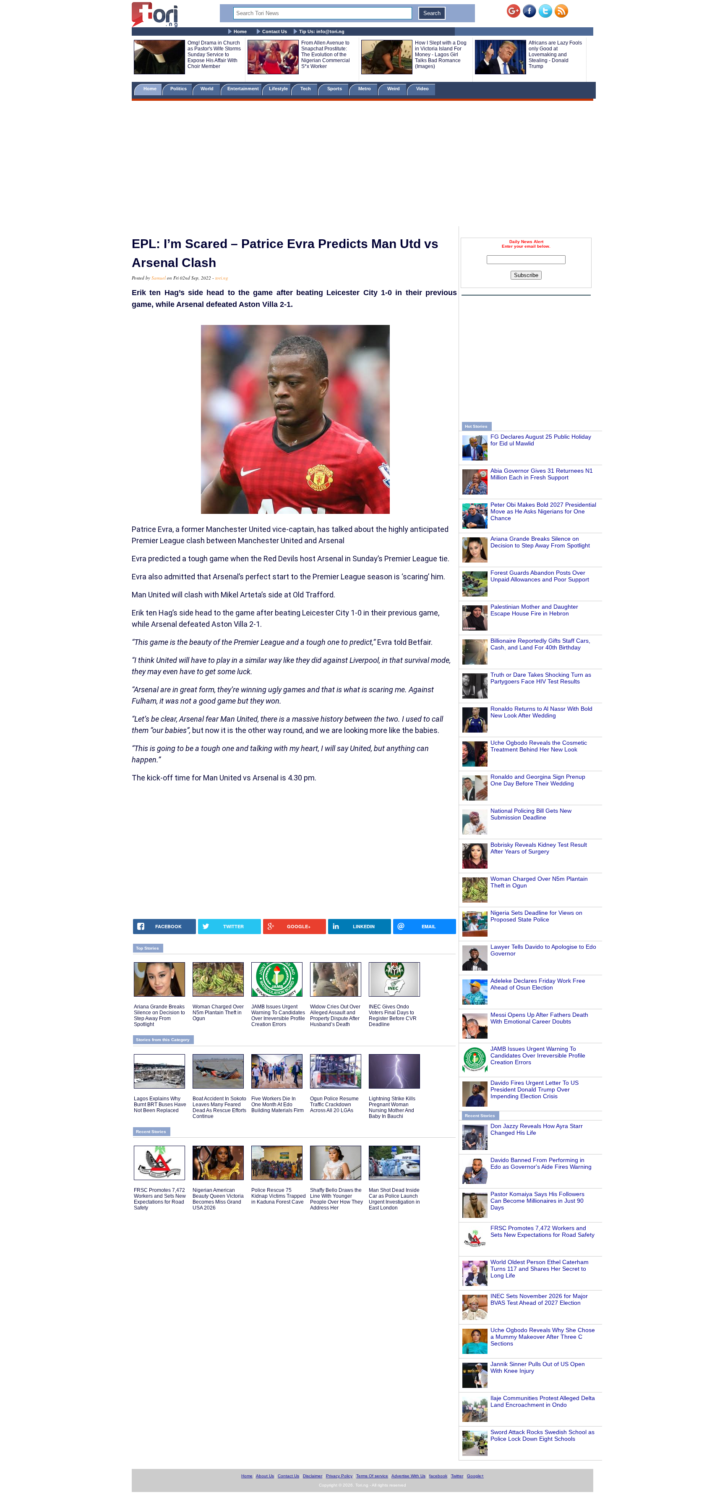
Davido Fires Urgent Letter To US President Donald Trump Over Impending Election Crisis (534, 1089)
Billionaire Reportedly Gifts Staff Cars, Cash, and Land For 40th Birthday (540, 644)
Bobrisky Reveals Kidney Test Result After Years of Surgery (538, 848)
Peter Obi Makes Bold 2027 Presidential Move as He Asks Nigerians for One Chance (543, 511)
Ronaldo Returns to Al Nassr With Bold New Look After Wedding (541, 712)
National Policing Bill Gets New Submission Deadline (530, 814)
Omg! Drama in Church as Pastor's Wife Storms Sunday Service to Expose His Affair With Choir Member (214, 54)
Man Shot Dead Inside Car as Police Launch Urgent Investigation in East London (394, 1199)
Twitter (457, 1476)
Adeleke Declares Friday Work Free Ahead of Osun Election (537, 984)
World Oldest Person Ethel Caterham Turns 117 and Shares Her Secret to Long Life (539, 1269)
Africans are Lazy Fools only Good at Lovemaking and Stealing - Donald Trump (555, 54)
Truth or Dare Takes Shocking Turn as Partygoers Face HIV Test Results (540, 678)
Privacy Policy (339, 1476)
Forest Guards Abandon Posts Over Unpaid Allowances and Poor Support (539, 576)
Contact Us (274, 31)
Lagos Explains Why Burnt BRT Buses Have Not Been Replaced (160, 1104)
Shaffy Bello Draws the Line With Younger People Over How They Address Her (336, 1199)
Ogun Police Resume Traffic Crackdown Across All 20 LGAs (334, 1104)
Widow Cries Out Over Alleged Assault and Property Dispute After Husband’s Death (335, 1015)
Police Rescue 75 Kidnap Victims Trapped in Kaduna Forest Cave (278, 1196)
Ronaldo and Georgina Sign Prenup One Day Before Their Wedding (537, 780)
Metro (365, 88)
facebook (438, 1476)
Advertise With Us (408, 1476)
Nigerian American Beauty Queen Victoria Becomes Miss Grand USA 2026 (218, 1199)
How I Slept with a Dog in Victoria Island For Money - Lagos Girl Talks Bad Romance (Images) (441, 54)
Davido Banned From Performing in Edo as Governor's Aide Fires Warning (541, 1163)
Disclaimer (312, 1476)
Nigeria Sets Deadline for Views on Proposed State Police (536, 916)
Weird (394, 88)
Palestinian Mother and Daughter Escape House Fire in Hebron (534, 610)
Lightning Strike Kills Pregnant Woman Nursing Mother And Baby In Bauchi (392, 1107)
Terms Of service (372, 1476)
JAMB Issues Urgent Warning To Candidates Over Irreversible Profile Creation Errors (537, 1055)
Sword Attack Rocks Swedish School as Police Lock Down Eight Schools (542, 1435)
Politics (179, 88)
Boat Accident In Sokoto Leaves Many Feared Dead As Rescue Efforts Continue (219, 1107)
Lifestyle (278, 88)
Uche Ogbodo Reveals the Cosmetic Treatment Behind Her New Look (538, 746)
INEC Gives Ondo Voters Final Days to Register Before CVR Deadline (393, 1015)
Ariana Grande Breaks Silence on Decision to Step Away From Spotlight (540, 542)
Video (423, 88)
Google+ (475, 1476)
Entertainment (243, 88)
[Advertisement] (362, 165)
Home (240, 31)
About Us (265, 1476)
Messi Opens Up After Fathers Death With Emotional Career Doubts (539, 1018)
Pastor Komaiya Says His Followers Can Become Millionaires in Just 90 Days (537, 1201)
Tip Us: (321, 31)
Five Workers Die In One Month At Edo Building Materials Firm (277, 1104)
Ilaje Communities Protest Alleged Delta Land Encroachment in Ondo (542, 1401)
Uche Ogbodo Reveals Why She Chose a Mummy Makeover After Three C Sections (542, 1337)
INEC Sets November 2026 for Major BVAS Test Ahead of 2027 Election (539, 1299)
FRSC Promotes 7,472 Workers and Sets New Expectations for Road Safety (542, 1231)
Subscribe (526, 275)
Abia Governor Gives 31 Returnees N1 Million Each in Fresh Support (541, 474)
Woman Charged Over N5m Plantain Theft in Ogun (218, 1012)
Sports (335, 88)
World (208, 88)
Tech (306, 88)
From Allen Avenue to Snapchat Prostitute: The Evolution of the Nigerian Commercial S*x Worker (325, 54)
